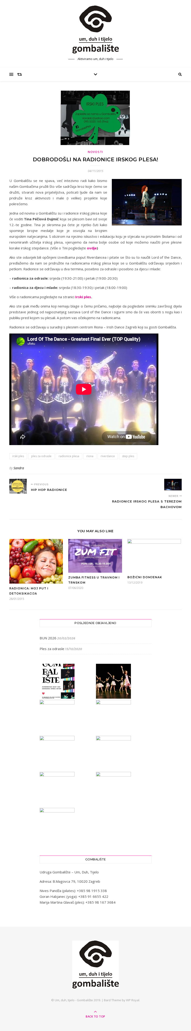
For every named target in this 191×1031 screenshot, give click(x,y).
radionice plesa (69, 456)
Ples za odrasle (52, 648)
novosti (95, 152)
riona (89, 456)
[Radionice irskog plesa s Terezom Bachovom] (173, 484)
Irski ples (83, 296)
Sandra (19, 468)
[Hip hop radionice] (18, 486)
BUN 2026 (48, 638)
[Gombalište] (95, 29)
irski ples (18, 456)
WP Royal (132, 1000)
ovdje (92, 248)
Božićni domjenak (144, 577)
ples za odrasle (41, 456)
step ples (128, 456)
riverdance (108, 456)
